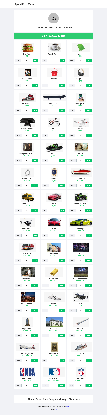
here (67, 406)
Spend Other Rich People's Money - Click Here (54, 399)
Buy (35, 60)
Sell (18, 60)
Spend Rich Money (25, 4)
